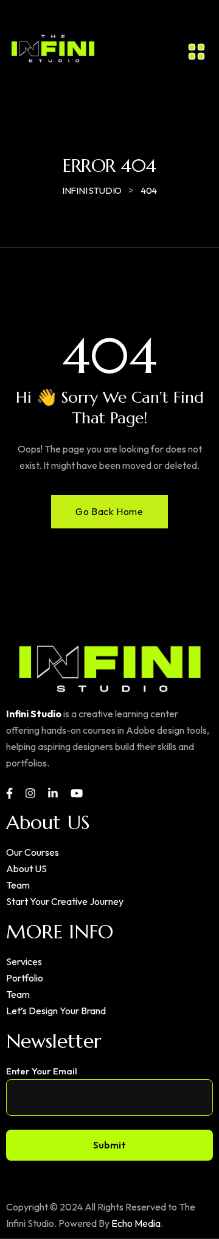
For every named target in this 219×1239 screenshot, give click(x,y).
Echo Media (136, 1223)
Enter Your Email (41, 1071)
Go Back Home (109, 511)
